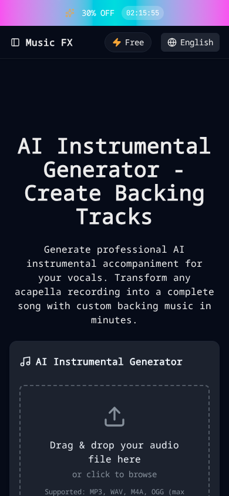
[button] (217, 12)
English (196, 42)
